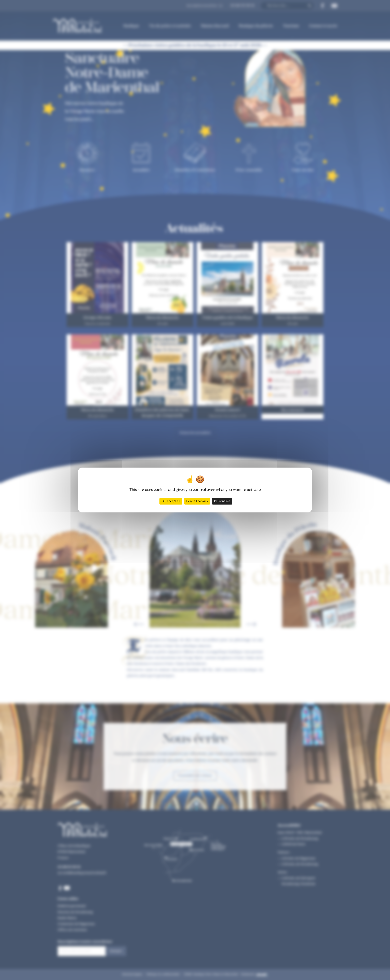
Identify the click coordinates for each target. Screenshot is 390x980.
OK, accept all (170, 501)
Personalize (222, 501)
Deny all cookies (197, 501)
